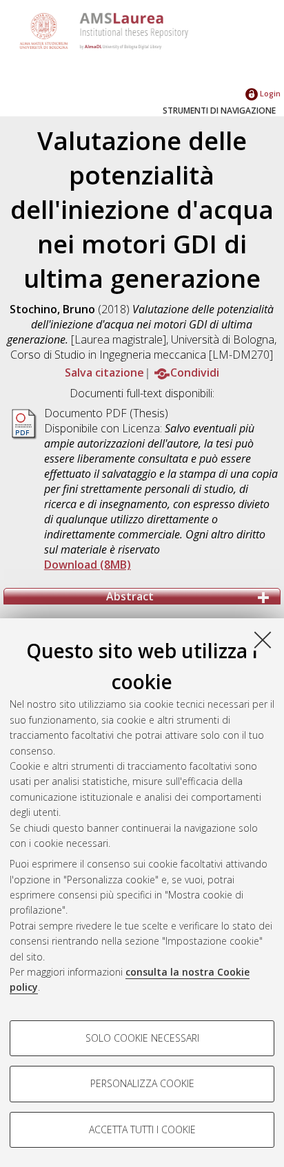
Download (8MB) (87, 564)
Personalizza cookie (142, 1083)
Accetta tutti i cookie (142, 1129)
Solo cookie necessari (142, 1037)
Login (269, 93)
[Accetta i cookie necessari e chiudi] (263, 640)
